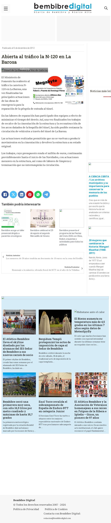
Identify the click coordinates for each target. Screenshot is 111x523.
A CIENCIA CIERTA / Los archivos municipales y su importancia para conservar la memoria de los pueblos (99, 186)
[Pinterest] (29, 194)
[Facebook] (5, 194)
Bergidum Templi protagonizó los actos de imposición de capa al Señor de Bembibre (55, 343)
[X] (13, 194)
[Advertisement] (38, 466)
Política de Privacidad (26, 509)
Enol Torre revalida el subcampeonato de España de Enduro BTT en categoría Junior (54, 406)
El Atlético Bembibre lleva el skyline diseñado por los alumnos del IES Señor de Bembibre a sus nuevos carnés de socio (18, 347)
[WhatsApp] (38, 194)
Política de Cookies (56, 509)
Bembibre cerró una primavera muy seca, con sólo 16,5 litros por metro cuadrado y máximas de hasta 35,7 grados (18, 409)
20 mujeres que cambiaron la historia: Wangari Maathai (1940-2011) (99, 247)
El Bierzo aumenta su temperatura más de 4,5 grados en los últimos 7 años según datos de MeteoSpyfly (89, 325)
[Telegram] (46, 194)
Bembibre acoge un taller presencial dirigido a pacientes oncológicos (12, 233)
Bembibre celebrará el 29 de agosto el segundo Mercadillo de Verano (41, 233)
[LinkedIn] (21, 194)
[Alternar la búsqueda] (106, 8)
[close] (5, 8)
